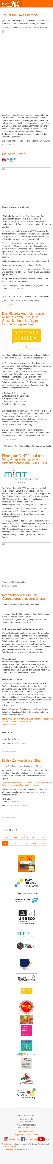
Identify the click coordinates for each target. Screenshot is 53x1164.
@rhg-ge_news (14, 1139)
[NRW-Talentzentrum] (26, 977)
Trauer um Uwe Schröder (20, 14)
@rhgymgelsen (31, 1139)
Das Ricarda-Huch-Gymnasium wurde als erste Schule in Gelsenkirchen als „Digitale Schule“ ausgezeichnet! (24, 318)
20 (27, 837)
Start (6, 837)
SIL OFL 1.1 (32, 1149)
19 (22, 837)
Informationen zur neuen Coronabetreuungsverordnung (23, 596)
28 (27, 843)
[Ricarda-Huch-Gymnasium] (11, 3)
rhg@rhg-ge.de (28, 1131)
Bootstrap (5, 1144)
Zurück (14, 837)
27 (21, 843)
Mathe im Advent (14, 153)
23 (44, 837)
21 (33, 837)
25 (10, 843)
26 (16, 843)
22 (38, 837)
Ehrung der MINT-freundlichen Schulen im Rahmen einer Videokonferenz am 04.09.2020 (24, 459)
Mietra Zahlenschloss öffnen (22, 760)
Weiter (34, 843)
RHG (47, 1139)
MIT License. (11, 1146)
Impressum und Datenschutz (26, 1135)
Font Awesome (7, 1149)
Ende (42, 843)
